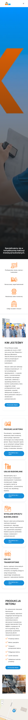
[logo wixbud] (8, 2)
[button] (14, 710)
